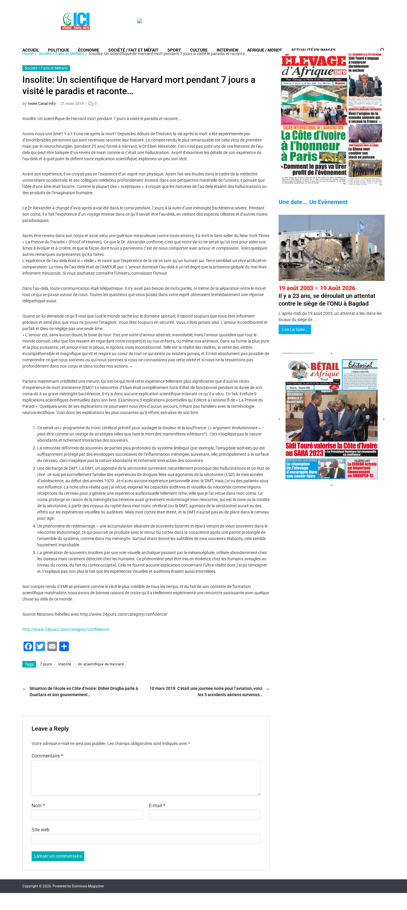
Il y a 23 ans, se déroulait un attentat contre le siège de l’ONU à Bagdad (327, 295)
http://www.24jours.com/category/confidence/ (66, 629)
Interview (227, 50)
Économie (88, 50)
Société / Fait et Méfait (133, 50)
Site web (40, 829)
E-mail (157, 805)
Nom (38, 805)
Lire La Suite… (294, 329)
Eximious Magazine (88, 886)
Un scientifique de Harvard (101, 664)
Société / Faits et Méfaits (46, 68)
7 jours (46, 664)
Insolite (64, 664)
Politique (58, 50)
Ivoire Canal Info (41, 103)
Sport (174, 50)
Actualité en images (313, 50)
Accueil (30, 50)
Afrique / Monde (264, 50)
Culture (199, 50)
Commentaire (47, 756)
